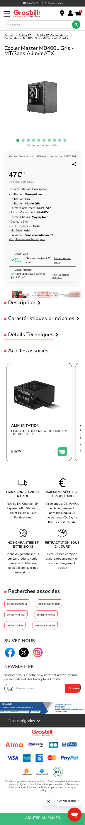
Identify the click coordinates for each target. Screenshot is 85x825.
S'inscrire (74, 688)
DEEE (30, 182)
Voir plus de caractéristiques (27, 239)
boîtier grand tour (17, 604)
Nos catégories (22, 721)
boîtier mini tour (16, 614)
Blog (44, 790)
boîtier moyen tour (49, 604)
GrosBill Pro (33, 3)
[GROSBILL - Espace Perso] (70, 13)
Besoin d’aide (55, 3)
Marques (71, 787)
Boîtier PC (25, 35)
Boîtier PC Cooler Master (52, 35)
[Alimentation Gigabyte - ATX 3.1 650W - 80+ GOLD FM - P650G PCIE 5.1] (39, 412)
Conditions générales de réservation (24, 781)
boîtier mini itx (15, 625)
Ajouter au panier (42, 818)
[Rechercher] (76, 24)
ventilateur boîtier (45, 625)
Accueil (9, 35)
